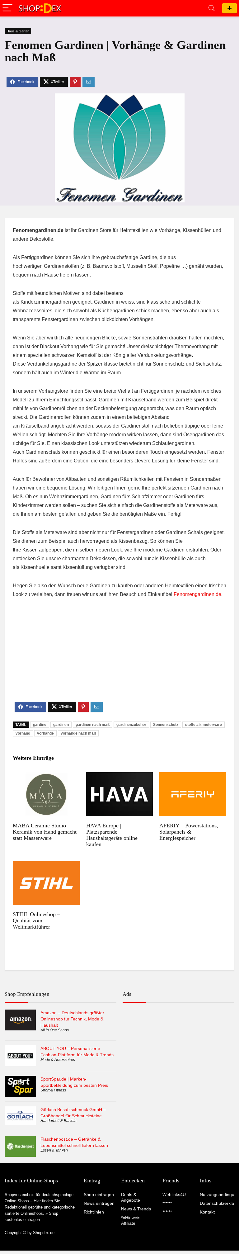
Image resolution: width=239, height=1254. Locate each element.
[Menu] (7, 8)
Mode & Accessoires (57, 1060)
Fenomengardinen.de (197, 594)
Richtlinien (94, 1211)
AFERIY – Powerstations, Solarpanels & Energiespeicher (188, 831)
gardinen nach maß (93, 724)
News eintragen (99, 1203)
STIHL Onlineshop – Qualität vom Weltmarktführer (36, 920)
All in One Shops (54, 1030)
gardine (39, 724)
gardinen (61, 724)
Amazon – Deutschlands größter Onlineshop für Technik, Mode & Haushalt (72, 1019)
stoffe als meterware (203, 724)
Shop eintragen (229, 8)
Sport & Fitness (53, 1090)
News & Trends (136, 1208)
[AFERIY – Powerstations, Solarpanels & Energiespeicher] (192, 776)
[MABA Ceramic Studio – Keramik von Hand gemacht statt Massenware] (46, 776)
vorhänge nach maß (78, 733)
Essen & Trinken (54, 1150)
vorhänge (45, 733)
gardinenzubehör (131, 724)
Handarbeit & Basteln (58, 1121)
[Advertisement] (119, 655)
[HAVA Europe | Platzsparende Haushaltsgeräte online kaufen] (119, 776)
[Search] (211, 8)
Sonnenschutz (165, 724)
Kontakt (207, 1211)
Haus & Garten (18, 31)
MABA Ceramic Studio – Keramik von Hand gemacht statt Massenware (45, 831)
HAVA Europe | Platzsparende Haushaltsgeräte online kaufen (112, 834)
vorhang (23, 733)
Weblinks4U (174, 1194)
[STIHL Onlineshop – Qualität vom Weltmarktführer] (46, 865)
